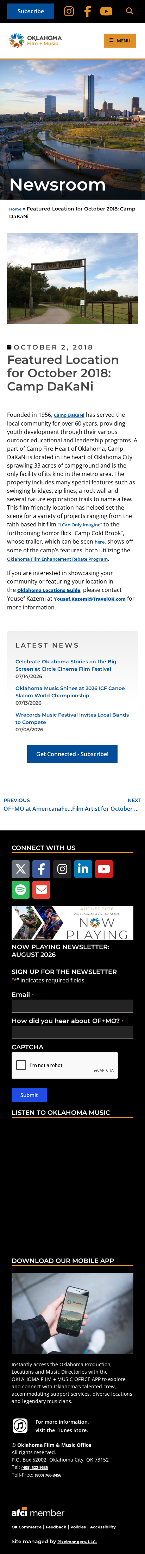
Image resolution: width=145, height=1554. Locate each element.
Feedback (56, 1527)
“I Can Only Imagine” (80, 525)
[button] (129, 11)
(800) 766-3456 (48, 1475)
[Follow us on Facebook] (41, 869)
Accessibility (103, 1527)
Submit (29, 1094)
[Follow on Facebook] (88, 11)
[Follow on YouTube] (106, 11)
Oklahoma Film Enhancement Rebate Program (57, 559)
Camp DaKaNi (69, 415)
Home (15, 209)
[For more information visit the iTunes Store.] (20, 1425)
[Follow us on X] (21, 869)
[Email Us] (41, 890)
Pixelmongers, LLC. (77, 1541)
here (100, 542)
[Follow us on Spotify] (21, 890)
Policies (78, 1527)
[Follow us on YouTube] (104, 869)
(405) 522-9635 (34, 1467)
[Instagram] (69, 11)
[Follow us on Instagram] (62, 869)
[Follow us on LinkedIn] (83, 869)
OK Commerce (27, 1527)
